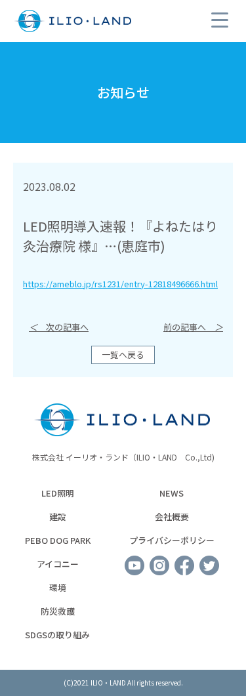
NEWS (171, 493)
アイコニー (58, 564)
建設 (57, 516)
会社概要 (172, 516)
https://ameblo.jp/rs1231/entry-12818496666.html (120, 283)
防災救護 (58, 611)
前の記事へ (193, 327)
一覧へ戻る (123, 354)
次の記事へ (59, 327)
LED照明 (57, 493)
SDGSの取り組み (57, 634)
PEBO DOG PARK (58, 540)
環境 (57, 587)
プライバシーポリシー (172, 540)
